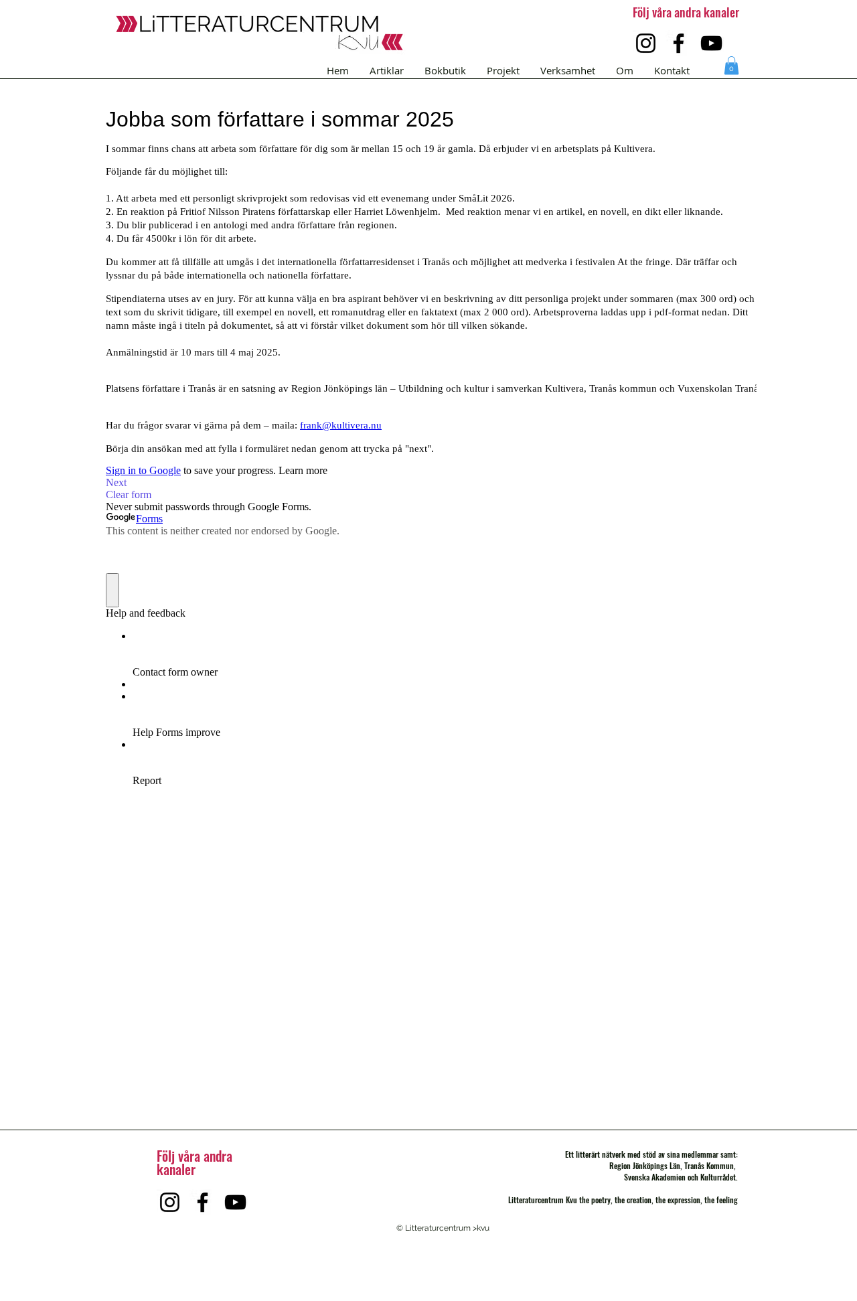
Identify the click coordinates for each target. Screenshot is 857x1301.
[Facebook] (679, 43)
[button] (731, 65)
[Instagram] (646, 43)
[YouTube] (711, 43)
